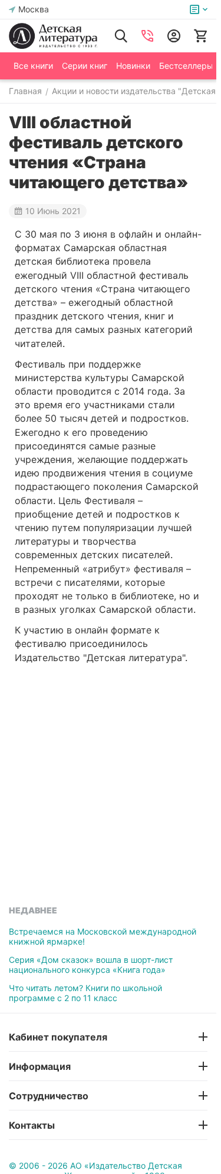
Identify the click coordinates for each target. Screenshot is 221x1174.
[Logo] (53, 35)
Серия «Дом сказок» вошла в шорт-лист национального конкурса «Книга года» (91, 965)
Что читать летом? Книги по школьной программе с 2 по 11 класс (85, 993)
